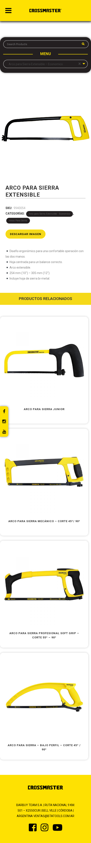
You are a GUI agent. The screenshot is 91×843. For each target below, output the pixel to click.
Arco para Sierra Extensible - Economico (49, 213)
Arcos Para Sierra (18, 220)
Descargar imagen (25, 234)
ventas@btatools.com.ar (53, 816)
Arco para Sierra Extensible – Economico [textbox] (44, 64)
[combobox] (45, 64)
